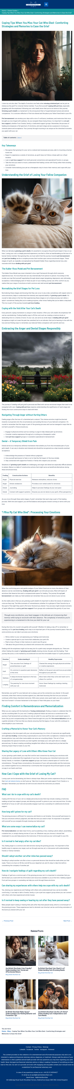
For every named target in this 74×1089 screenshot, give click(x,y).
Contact (28, 1047)
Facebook (29, 1049)
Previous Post (7, 921)
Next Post (68, 921)
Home (4, 1031)
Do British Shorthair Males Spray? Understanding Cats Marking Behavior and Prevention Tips (21, 1013)
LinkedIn (22, 1049)
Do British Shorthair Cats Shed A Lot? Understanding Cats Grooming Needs (51, 969)
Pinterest (51, 1049)
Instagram (43, 1049)
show (19, 137)
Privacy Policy (37, 1047)
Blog (7, 974)
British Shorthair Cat (14, 974)
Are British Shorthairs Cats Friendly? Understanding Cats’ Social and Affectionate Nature (19, 970)
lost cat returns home (12, 781)
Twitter (36, 1049)
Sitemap (45, 1047)
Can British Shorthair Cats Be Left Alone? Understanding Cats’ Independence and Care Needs (53, 1013)
